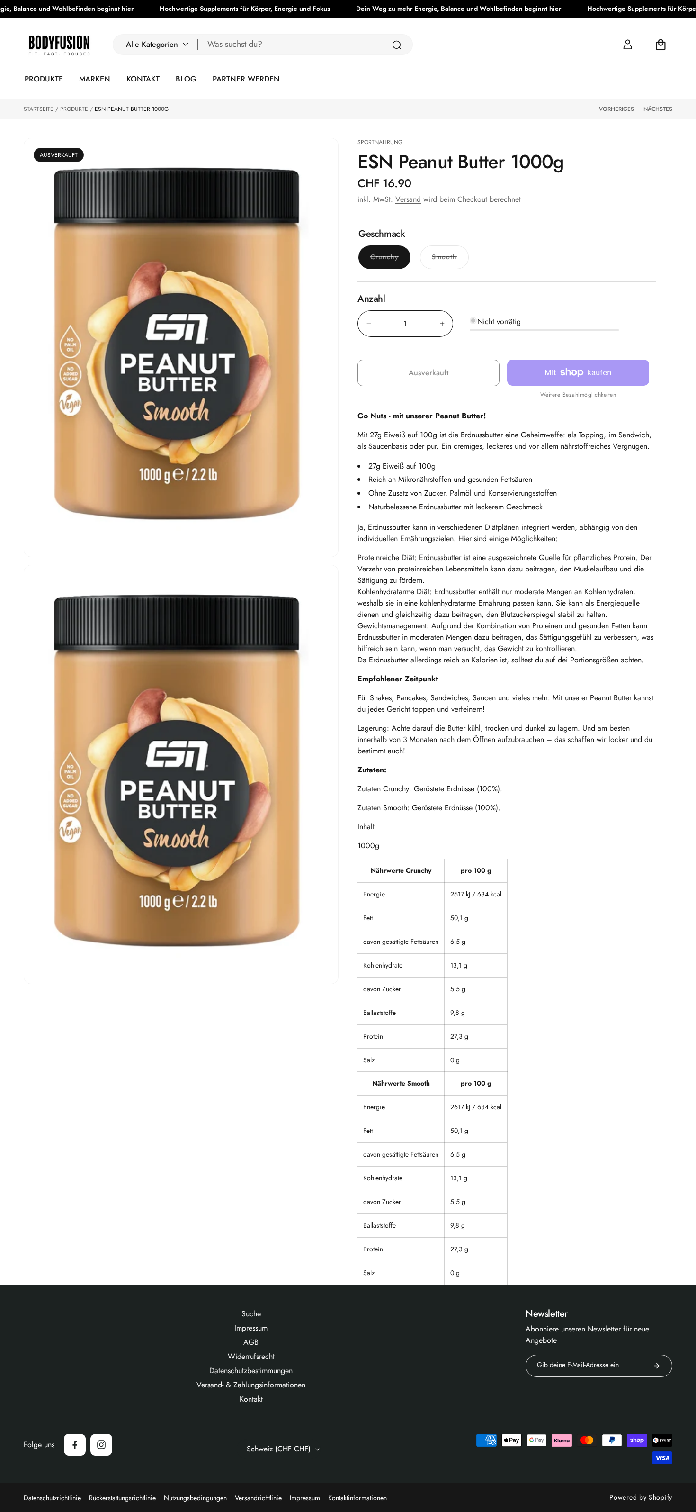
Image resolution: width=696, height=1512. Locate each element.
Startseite (39, 109)
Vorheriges (616, 109)
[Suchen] (396, 45)
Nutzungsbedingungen (195, 1498)
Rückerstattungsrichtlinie (122, 1498)
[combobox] (305, 44)
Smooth (450, 260)
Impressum (305, 1498)
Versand (408, 199)
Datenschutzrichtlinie (52, 1498)
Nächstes (657, 109)
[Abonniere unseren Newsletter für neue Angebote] (656, 1366)
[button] (155, 44)
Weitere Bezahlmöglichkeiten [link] (578, 394)
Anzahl (371, 299)
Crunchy (390, 260)
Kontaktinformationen (357, 1498)
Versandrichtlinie (258, 1498)
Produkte (74, 109)
